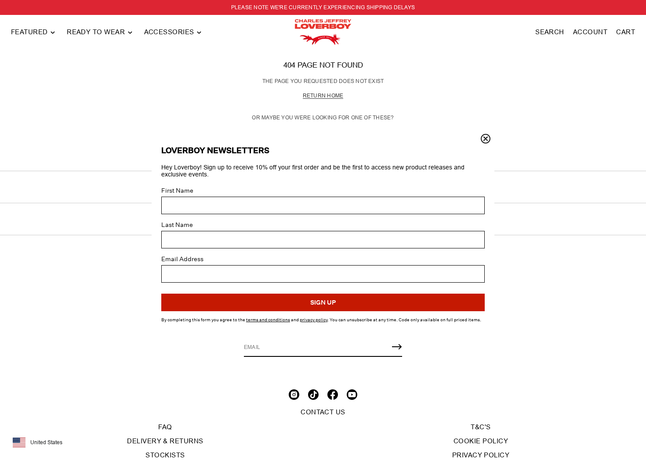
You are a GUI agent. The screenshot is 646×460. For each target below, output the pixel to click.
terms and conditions (268, 320)
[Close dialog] (485, 138)
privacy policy (313, 320)
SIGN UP (323, 302)
